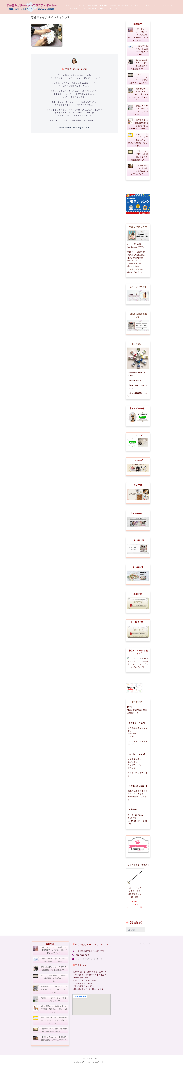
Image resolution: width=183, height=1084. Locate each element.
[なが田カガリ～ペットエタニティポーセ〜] (31, 7)
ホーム (69, 5)
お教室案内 (92, 5)
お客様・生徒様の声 (119, 5)
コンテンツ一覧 (165, 5)
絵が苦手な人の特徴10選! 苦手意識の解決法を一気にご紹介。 (54, 1009)
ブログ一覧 (80, 5)
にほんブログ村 (138, 667)
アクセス (135, 5)
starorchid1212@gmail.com (89, 959)
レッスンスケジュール (75, 8)
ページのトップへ (145, 944)
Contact (92, 8)
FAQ (101, 8)
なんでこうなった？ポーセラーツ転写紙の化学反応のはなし (54, 978)
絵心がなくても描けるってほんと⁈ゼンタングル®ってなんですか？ (138, 94)
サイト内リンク (149, 5)
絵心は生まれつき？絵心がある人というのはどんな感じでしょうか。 (138, 140)
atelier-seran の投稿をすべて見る (74, 128)
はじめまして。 (113, 8)
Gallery (103, 5)
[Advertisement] (91, 1026)
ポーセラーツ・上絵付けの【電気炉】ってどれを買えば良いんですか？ (138, 34)
